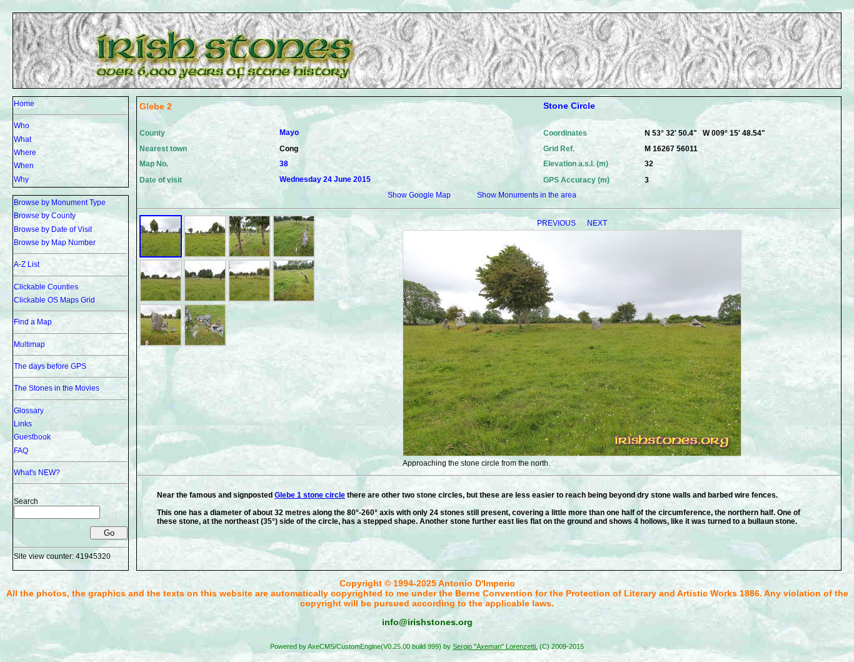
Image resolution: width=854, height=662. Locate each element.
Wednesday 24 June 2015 (325, 179)
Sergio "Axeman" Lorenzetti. (495, 646)
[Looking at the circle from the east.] (205, 255)
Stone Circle (569, 106)
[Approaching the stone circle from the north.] (160, 255)
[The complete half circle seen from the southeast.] (160, 299)
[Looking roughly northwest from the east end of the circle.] (294, 255)
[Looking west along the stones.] (294, 299)
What (22, 139)
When (24, 165)
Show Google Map (419, 195)
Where (25, 152)
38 (283, 163)
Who (21, 125)
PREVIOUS (557, 223)
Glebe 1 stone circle (309, 495)
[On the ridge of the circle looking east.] (249, 255)
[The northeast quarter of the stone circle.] (249, 299)
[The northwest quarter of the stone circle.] (205, 299)
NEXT (597, 223)
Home (24, 103)
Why (21, 179)
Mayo (289, 132)
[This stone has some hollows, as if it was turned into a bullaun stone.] (205, 343)
